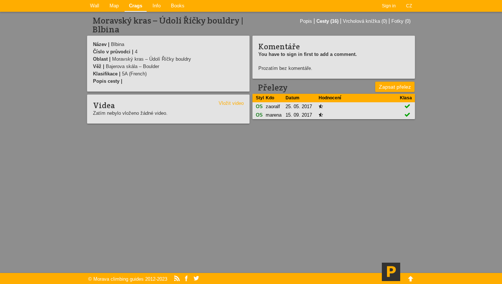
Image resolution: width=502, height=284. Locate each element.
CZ (409, 5)
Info (157, 5)
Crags (135, 5)
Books (177, 5)
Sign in (389, 5)
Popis (306, 21)
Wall (94, 5)
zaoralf (273, 106)
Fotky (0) (400, 21)
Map (114, 5)
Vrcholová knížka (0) (365, 21)
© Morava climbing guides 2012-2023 (127, 279)
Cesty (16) (327, 21)
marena (274, 115)
